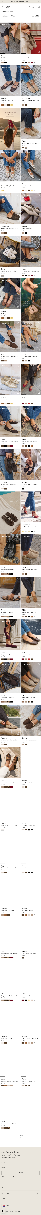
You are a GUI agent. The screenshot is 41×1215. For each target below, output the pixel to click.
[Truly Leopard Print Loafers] (10, 592)
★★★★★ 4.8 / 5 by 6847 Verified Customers (21, 1)
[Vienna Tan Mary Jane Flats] (10, 293)
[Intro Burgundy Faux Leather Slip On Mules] (10, 975)
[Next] (38, 2)
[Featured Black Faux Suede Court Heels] (10, 1189)
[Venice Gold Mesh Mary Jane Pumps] (10, 165)
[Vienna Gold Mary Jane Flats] (10, 379)
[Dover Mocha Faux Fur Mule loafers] (10, 251)
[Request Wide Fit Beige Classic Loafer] (10, 720)
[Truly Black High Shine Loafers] (10, 549)
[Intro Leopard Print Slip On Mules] (10, 762)
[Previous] (2, 2)
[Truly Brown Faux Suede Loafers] (10, 677)
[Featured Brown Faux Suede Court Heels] (10, 1146)
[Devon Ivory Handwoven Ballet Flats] (10, 805)
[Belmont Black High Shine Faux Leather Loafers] (10, 1061)
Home (3, 11)
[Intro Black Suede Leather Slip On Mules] (10, 933)
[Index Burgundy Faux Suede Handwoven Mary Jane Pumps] (10, 634)
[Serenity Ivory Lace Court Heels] (10, 1018)
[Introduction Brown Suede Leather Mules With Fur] (10, 208)
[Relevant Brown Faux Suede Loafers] (10, 890)
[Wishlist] (36, 7)
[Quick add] (18, 51)
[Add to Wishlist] (18, 25)
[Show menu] (2, 6)
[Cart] (38, 6)
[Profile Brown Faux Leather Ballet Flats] (10, 1103)
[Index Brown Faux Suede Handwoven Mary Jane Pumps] (10, 421)
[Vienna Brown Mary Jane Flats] (10, 80)
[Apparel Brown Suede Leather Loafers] (10, 848)
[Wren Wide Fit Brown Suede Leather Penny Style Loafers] (10, 336)
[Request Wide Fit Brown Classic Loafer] (10, 464)
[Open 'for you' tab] (3, 1210)
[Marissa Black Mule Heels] (10, 38)
